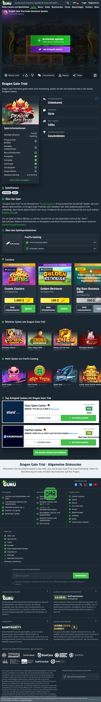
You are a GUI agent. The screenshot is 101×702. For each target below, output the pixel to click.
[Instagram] (85, 484)
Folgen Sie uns (80, 481)
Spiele (33, 7)
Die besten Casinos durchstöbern (50, 452)
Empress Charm (10, 349)
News (96, 7)
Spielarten (52, 110)
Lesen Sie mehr (26, 700)
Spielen (28, 308)
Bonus (40, 7)
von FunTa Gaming (16, 14)
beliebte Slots (8, 212)
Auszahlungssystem (56, 132)
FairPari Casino (34, 430)
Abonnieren (80, 575)
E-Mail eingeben (19, 573)
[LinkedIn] (90, 484)
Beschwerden (57, 7)
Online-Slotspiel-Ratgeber (14, 224)
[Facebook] (75, 484)
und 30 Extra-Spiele (50, 433)
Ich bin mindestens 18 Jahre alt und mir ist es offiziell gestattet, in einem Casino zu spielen (49, 582)
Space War (62, 385)
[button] (77, 75)
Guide (47, 7)
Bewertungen (77, 7)
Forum (67, 7)
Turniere (89, 7)
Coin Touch (37, 385)
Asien (15, 193)
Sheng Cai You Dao (63, 349)
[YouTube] (95, 484)
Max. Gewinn (53, 121)
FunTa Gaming (47, 203)
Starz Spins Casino (36, 405)
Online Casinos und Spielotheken (15, 7)
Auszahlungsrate (55, 98)
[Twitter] (80, 484)
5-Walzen (6, 193)
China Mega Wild (36, 349)
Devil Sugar (11, 385)
